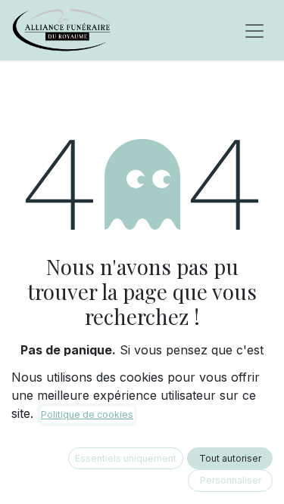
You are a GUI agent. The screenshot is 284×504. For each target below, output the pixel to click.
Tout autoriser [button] (230, 458)
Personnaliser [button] (230, 480)
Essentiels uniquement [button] (125, 458)
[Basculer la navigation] (254, 30)
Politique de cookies (87, 414)
